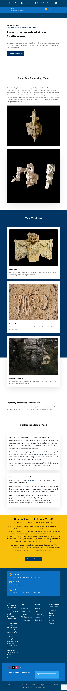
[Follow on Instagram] (17, 667)
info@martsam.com (54, 11)
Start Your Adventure (15, 53)
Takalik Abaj (37, 454)
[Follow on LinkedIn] (20, 667)
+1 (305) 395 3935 (21, 592)
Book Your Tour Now (33, 559)
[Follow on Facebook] (9, 667)
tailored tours (34, 480)
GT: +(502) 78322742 (21, 10)
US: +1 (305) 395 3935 (14, 10)
